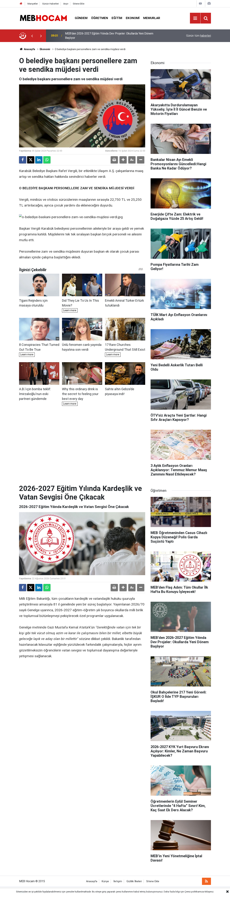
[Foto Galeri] (209, 3)
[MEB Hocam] (43, 18)
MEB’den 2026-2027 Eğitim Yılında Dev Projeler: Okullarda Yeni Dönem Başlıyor (109, 36)
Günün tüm (198, 35)
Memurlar (151, 18)
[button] (123, 159)
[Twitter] (30, 159)
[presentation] (31, 36)
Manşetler (32, 3)
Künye (105, 881)
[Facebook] (22, 159)
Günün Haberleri (50, 3)
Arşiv (65, 3)
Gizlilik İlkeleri (134, 881)
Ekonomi (133, 18)
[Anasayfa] (21, 3)
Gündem (81, 18)
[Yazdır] (114, 159)
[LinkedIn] (38, 159)
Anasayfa (29, 49)
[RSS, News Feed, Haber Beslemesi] (206, 881)
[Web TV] (200, 3)
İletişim (117, 881)
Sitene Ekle (78, 3)
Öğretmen (99, 18)
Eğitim (117, 18)
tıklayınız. (209, 891)
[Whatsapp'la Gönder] (46, 159)
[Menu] (195, 18)
